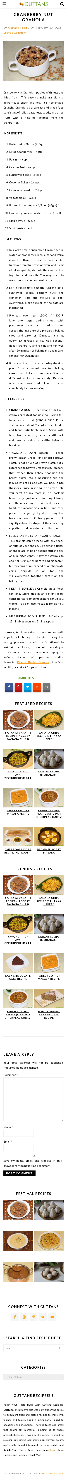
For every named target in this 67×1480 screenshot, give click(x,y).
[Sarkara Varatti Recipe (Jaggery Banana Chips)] (18, 728)
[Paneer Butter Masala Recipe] (18, 806)
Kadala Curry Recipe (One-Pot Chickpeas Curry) (49, 813)
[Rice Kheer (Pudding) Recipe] (18, 1249)
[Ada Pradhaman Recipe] (18, 1280)
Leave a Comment (14, 32)
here (53, 1449)
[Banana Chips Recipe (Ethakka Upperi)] (49, 728)
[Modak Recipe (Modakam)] (49, 767)
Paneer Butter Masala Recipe (18, 812)
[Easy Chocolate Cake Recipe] (18, 971)
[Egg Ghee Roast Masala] (49, 845)
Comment (10, 1075)
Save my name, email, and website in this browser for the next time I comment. (32, 1163)
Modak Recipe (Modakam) (49, 773)
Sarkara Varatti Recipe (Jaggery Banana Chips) (18, 736)
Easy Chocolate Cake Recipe (18, 977)
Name (8, 1127)
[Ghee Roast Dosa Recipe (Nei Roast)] (18, 845)
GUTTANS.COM (52, 1473)
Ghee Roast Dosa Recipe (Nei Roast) (18, 851)
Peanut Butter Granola (33, 662)
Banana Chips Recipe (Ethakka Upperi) (48, 736)
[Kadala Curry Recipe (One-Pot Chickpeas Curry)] (49, 806)
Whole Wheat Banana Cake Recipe (49, 1014)
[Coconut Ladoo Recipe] (49, 1280)
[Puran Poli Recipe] (49, 1249)
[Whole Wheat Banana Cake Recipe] (49, 1007)
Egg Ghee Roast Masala (49, 851)
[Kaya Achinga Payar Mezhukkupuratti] (18, 767)
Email (7, 1141)
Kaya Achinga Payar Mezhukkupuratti (18, 774)
